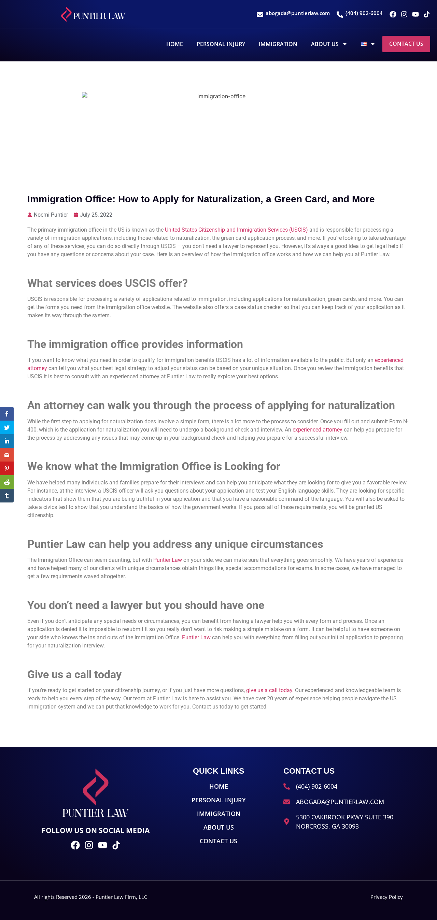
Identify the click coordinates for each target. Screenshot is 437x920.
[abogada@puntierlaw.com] (260, 14)
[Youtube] (415, 14)
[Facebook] (393, 14)
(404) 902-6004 (364, 13)
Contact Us (406, 43)
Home (174, 44)
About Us (325, 44)
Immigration (278, 44)
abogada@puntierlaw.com (298, 13)
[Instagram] (404, 14)
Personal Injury (221, 44)
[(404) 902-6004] (340, 14)
